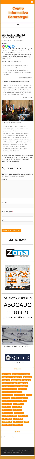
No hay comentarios (18, 40)
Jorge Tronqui (6, 400)
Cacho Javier (6, 380)
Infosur (28, 395)
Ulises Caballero (7, 424)
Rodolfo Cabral (22, 415)
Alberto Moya (26, 374)
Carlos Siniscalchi (16, 380)
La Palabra (23, 400)
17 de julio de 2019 (6, 40)
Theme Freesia (28, 450)
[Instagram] (3, 46)
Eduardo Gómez (6, 386)
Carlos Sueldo (26, 380)
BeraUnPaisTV (27, 377)
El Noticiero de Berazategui (20, 386)
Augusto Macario (17, 377)
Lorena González (7, 403)
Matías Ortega (6, 406)
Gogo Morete (18, 392)
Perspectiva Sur (18, 412)
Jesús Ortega (6, 398)
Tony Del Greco (18, 421)
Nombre (4, 202)
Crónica (4, 383)
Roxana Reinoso (18, 418)
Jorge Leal (14, 398)
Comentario (5, 179)
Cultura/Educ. (6, 32)
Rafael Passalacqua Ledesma (9, 415)
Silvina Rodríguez (7, 421)
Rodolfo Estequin (7, 418)
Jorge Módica (24, 398)
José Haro (15, 400)
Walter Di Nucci (17, 424)
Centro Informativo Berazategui (18, 12)
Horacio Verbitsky (19, 395)
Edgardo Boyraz (23, 383)
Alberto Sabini (6, 377)
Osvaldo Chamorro (7, 412)
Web (3, 220)
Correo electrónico (7, 211)
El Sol (4, 389)
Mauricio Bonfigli (17, 406)
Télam (26, 421)
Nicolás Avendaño (7, 409)
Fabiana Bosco (22, 389)
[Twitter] (13, 46)
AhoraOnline (16, 374)
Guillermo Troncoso (7, 395)
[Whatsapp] (6, 46)
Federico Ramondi (7, 392)
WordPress (4, 452)
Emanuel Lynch (12, 389)
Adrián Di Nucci (6, 374)
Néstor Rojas (17, 409)
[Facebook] (9, 46)
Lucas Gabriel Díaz (18, 403)
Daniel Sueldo (13, 383)
